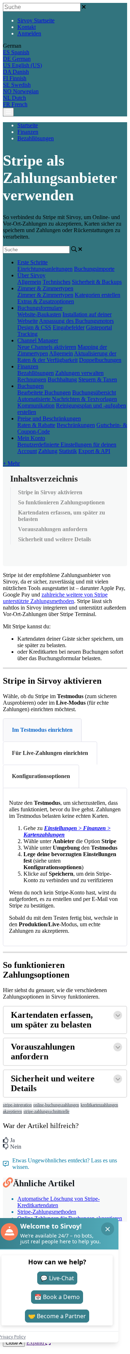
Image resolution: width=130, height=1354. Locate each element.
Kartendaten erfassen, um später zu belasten (61, 515)
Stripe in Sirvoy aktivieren (50, 492)
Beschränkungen (76, 425)
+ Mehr (11, 463)
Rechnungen (31, 379)
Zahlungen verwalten (79, 373)
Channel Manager (37, 340)
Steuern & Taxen (97, 379)
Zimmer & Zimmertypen (45, 288)
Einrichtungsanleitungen (45, 269)
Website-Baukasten (39, 314)
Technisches (56, 282)
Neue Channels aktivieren (46, 347)
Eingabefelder (68, 327)
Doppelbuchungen (100, 360)
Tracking (27, 334)
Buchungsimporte (94, 269)
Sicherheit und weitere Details (54, 539)
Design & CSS (34, 327)
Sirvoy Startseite (36, 20)
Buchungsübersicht (94, 392)
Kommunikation (36, 405)
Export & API (94, 451)
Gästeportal (99, 327)
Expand (36, 1343)
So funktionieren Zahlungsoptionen (61, 502)
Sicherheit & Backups (97, 282)
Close (12, 1343)
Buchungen (30, 386)
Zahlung (47, 451)
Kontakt (26, 27)
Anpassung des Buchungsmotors (76, 321)
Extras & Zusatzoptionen (45, 301)
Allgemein (29, 282)
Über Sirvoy (31, 275)
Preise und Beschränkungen (49, 418)
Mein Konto (31, 438)
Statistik (68, 451)
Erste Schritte (32, 262)
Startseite (27, 125)
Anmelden (29, 33)
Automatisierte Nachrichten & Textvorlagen (67, 399)
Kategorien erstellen (97, 295)
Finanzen (27, 132)
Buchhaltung (62, 379)
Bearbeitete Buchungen (44, 392)
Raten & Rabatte (36, 425)
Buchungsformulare (39, 308)
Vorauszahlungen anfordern (52, 529)
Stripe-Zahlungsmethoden (46, 1212)
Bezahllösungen (35, 138)
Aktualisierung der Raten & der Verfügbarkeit (66, 356)
